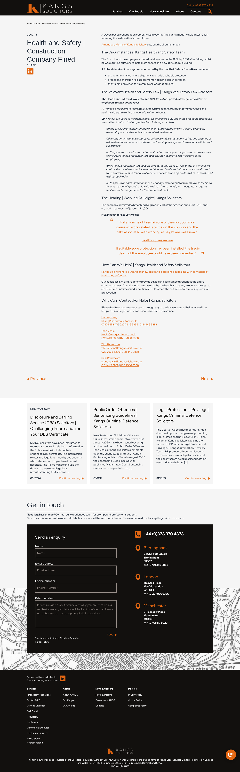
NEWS (37, 23)
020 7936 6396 (129, 324)
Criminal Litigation (36, 705)
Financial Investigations (39, 694)
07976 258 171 (109, 324)
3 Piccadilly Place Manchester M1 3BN (154, 615)
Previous (38, 378)
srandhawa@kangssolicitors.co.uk (121, 361)
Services (117, 11)
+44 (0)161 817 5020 (156, 622)
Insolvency (32, 722)
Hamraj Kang (109, 317)
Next (205, 378)
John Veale (108, 330)
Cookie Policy (135, 700)
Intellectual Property (37, 733)
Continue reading (69, 478)
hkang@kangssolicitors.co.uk (119, 321)
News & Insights (159, 11)
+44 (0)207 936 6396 (156, 593)
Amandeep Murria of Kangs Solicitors (124, 44)
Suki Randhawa (110, 358)
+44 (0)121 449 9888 (156, 564)
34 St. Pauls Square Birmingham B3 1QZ (155, 557)
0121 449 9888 (148, 324)
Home (29, 23)
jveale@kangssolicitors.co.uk (118, 334)
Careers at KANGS (105, 700)
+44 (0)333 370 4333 (164, 534)
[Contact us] (231, 755)
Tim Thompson (110, 344)
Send (110, 634)
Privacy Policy (135, 694)
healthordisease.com (157, 240)
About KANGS (70, 694)
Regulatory (32, 716)
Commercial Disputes (38, 727)
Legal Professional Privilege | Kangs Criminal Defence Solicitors (182, 415)
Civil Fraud (32, 711)
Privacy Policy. (42, 642)
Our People (136, 11)
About (180, 11)
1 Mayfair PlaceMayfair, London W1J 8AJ (153, 586)
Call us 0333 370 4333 (200, 5)
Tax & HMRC (33, 700)
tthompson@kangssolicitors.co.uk (121, 348)
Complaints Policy (137, 705)
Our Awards (69, 705)
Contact (196, 11)
